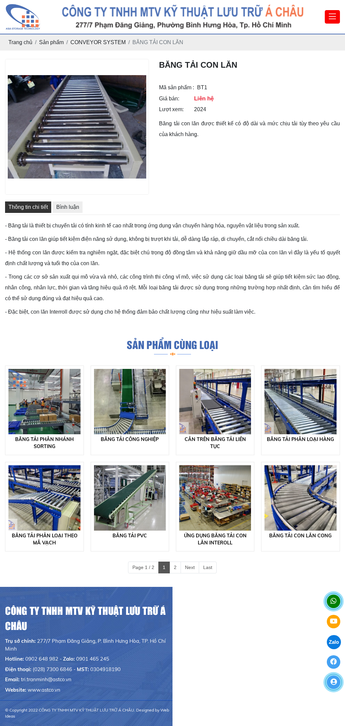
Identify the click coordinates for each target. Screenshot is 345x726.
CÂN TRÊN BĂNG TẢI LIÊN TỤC (215, 442)
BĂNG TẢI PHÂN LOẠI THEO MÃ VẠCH (44, 539)
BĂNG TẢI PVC (130, 536)
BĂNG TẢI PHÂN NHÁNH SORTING (44, 442)
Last (207, 567)
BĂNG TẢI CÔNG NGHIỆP (130, 439)
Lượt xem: (171, 109)
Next (190, 567)
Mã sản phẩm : (176, 87)
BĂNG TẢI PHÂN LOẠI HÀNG (300, 439)
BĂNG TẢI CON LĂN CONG (300, 536)
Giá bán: (169, 98)
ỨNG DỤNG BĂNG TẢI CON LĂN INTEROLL (215, 539)
